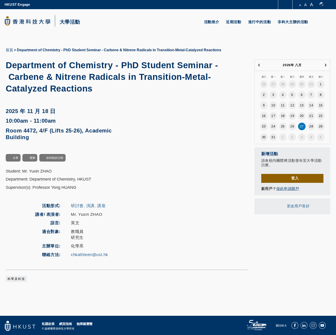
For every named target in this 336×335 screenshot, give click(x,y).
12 (292, 105)
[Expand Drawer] (285, 4)
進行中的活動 (259, 22)
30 (302, 84)
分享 (16, 157)
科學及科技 (16, 279)
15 (321, 105)
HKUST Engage (17, 4)
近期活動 (233, 22)
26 (264, 84)
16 (264, 116)
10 (273, 105)
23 (264, 126)
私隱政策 (48, 324)
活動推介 (211, 22)
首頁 (9, 50)
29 (292, 84)
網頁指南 (65, 324)
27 (273, 84)
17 (273, 116)
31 (311, 84)
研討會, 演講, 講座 (88, 205)
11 (283, 105)
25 (283, 126)
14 (311, 105)
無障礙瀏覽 (85, 324)
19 (292, 116)
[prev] (259, 65)
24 (273, 126)
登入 (295, 178)
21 (311, 116)
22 (321, 116)
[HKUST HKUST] (27, 21)
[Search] (324, 25)
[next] (325, 65)
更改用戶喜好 (298, 206)
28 (283, 84)
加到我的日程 (54, 157)
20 (302, 116)
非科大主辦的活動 (293, 22)
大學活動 (70, 21)
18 (283, 116)
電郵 (32, 157)
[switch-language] (323, 4)
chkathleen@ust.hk (89, 254)
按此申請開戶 (287, 189)
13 (302, 105)
